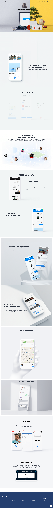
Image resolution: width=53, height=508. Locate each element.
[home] (5, 1)
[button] (39, 1)
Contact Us (23, 500)
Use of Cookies (33, 500)
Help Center (43, 1)
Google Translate (13, 500)
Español (47, 1)
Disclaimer (33, 501)
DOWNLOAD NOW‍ (26, 19)
